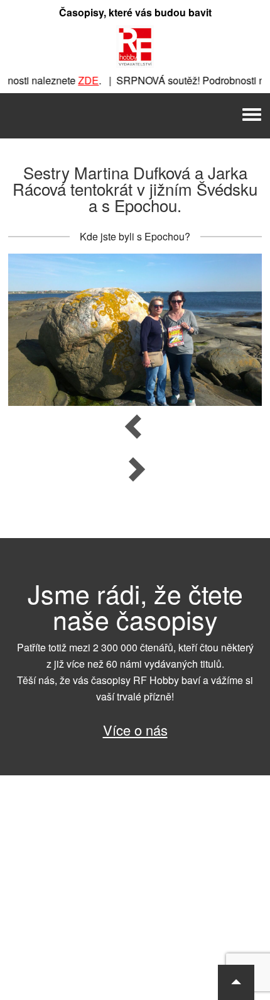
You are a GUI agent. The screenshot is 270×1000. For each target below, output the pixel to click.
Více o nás (135, 729)
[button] (236, 982)
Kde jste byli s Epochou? (135, 236)
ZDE (82, 80)
